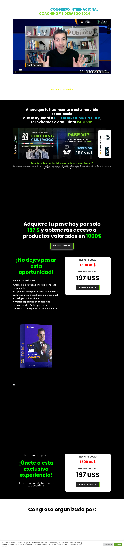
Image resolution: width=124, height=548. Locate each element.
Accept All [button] (118, 544)
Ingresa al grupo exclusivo (62, 89)
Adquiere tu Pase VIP (61, 246)
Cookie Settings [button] (108, 544)
